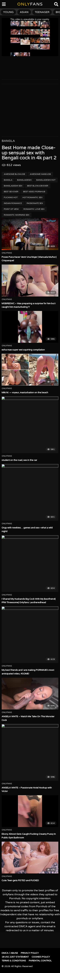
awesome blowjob (14, 174)
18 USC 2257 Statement (15, 957)
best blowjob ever (37, 186)
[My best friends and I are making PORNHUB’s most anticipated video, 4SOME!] (30, 634)
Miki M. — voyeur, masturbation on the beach (25, 392)
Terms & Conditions (14, 960)
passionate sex (35, 203)
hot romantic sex (32, 197)
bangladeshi (24, 180)
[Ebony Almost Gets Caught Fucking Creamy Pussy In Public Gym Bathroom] (30, 811)
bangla (8, 180)
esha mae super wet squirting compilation (23, 349)
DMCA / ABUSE (10, 953)
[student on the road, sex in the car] (30, 425)
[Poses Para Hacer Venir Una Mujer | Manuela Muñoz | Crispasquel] (30, 234)
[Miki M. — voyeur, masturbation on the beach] (30, 370)
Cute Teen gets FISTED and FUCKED (20, 880)
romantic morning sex (16, 215)
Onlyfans (7, 253)
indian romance (13, 203)
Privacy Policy (30, 953)
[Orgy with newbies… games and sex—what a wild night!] (30, 492)
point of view (11, 209)
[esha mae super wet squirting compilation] (30, 327)
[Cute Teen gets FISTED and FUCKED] (30, 857)
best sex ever (11, 191)
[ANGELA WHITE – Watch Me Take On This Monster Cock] (30, 693)
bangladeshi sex (13, 186)
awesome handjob (40, 174)
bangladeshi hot (46, 180)
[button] (5, 4)
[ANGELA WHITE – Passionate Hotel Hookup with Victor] (30, 752)
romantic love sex (34, 209)
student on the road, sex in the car (19, 460)
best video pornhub (34, 191)
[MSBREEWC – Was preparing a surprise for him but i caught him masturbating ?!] (30, 280)
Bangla (8, 140)
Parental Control (40, 960)
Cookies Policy (41, 957)
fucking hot (11, 197)
